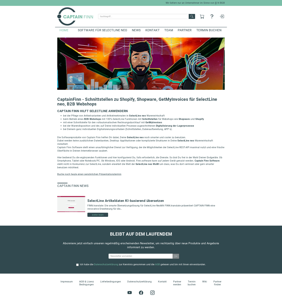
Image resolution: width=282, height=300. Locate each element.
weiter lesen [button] (98, 215)
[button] (59, 64)
